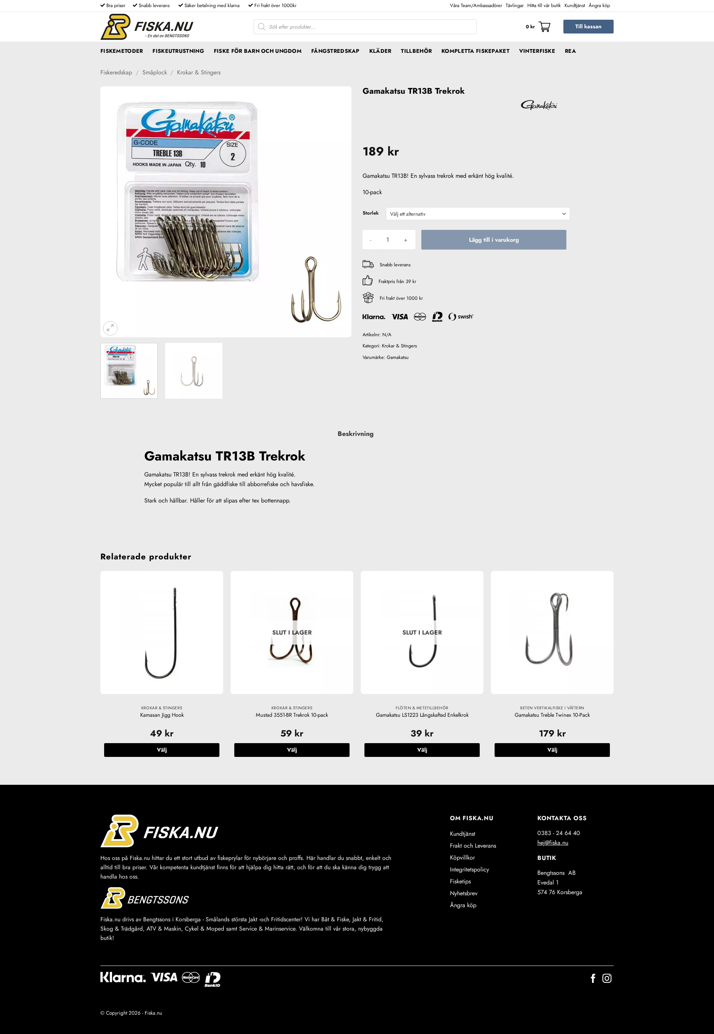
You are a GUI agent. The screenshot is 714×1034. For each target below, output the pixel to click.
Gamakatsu (398, 357)
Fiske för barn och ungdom (258, 51)
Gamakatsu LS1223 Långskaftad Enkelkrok (422, 715)
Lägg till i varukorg (494, 239)
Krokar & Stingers (199, 72)
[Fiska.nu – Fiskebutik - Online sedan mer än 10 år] (146, 27)
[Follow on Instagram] (606, 979)
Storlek (371, 213)
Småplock (154, 72)
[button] (538, 26)
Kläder (380, 51)
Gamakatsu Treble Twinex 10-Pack (552, 715)
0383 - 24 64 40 (558, 833)
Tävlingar (515, 5)
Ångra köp (599, 5)
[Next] (337, 212)
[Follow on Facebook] (593, 979)
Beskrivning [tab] (356, 434)
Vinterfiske (537, 51)
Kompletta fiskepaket (475, 51)
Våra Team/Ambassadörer (476, 5)
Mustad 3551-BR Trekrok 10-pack (292, 715)
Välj (162, 750)
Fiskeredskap (116, 72)
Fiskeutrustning (178, 51)
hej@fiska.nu (552, 842)
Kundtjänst (575, 5)
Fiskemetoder (121, 51)
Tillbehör (416, 51)
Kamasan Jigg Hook (162, 715)
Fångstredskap (335, 51)
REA (570, 51)
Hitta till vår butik (544, 5)
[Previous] (115, 212)
